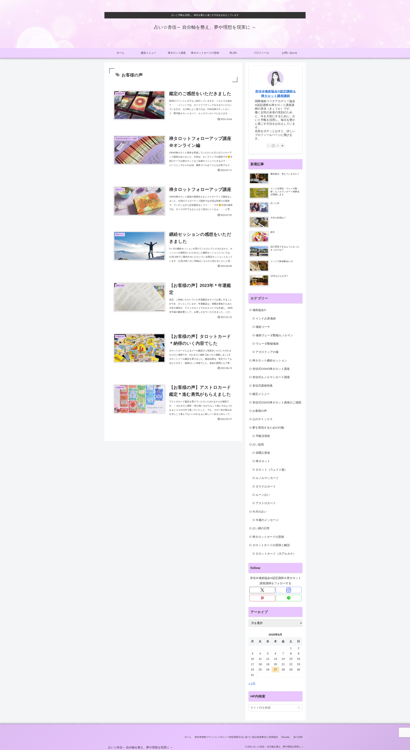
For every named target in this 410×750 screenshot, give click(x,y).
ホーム (187, 737)
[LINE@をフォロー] (282, 146)
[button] (299, 707)
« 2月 (252, 683)
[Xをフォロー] (268, 146)
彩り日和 (298, 737)
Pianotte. (285, 737)
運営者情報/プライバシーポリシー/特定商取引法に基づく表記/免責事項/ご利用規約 (236, 737)
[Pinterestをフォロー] (278, 146)
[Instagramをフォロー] (273, 146)
